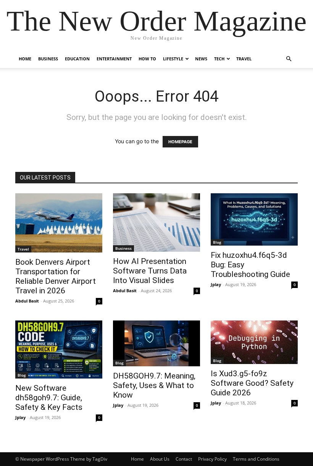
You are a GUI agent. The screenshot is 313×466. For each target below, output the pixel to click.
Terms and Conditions (256, 459)
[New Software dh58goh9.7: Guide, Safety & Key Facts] (58, 349)
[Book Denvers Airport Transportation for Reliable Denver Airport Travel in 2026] (58, 222)
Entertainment (114, 58)
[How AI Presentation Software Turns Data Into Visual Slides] (156, 222)
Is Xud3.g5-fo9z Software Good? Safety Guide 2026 (252, 383)
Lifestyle (173, 58)
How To (147, 58)
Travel (244, 58)
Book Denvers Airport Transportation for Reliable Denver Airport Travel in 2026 (55, 276)
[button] (288, 59)
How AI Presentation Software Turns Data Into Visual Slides (150, 271)
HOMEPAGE (180, 141)
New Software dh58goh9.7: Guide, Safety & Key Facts (48, 397)
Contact (184, 459)
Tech (219, 58)
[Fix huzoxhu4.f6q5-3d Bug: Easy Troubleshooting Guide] (254, 219)
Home (25, 58)
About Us (159, 459)
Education (77, 58)
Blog (217, 242)
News (201, 58)
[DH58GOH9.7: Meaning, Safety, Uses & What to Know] (156, 343)
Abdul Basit (27, 301)
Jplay (216, 284)
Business (48, 58)
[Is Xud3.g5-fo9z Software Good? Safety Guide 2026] (254, 342)
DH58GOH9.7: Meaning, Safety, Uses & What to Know (154, 385)
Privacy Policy (212, 459)
